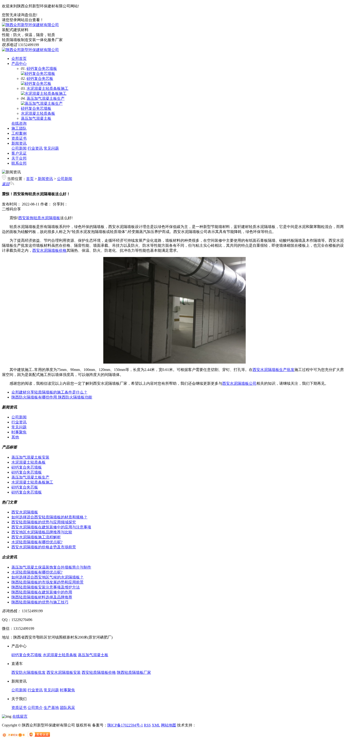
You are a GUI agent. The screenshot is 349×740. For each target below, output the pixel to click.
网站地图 (168, 725)
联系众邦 (19, 163)
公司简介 (35, 708)
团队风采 (67, 708)
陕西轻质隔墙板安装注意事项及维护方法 (45, 587)
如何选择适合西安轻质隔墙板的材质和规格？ (49, 517)
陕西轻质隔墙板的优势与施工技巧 (39, 602)
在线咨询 (19, 123)
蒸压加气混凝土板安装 (30, 457)
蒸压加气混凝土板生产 (46, 98)
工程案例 (19, 133)
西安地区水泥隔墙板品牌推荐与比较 (41, 532)
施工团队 (19, 128)
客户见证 (19, 153)
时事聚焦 (19, 432)
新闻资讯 (19, 143)
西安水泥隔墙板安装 (64, 672)
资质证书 (19, 138)
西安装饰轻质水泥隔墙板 (39, 218)
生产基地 (51, 708)
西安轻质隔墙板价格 (99, 672)
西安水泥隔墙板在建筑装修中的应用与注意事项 (51, 527)
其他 (15, 437)
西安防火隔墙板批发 (28, 672)
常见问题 (51, 148)
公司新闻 (19, 148)
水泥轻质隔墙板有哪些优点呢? (36, 542)
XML (156, 725)
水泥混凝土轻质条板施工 (47, 88)
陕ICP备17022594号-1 (125, 725)
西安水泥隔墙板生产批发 (273, 370)
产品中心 (19, 64)
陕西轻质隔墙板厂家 (134, 672)
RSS (147, 725)
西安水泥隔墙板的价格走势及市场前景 (43, 547)
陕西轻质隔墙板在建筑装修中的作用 (41, 592)
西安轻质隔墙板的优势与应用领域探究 (43, 522)
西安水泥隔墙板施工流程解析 (36, 537)
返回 (5, 184)
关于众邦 (19, 158)
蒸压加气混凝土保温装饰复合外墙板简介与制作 (51, 567)
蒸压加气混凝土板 (36, 118)
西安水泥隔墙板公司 (239, 383)
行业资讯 (35, 148)
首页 (30, 179)
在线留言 (20, 716)
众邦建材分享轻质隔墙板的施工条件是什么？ (49, 392)
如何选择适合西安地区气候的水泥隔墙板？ (47, 577)
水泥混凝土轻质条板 (38, 113)
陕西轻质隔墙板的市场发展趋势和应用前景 (47, 582)
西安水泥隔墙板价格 (49, 250)
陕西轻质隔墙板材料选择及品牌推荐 (41, 597)
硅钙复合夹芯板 (40, 78)
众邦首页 (19, 59)
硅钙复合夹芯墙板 (42, 68)
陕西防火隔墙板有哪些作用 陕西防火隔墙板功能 (51, 397)
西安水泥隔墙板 (24, 512)
